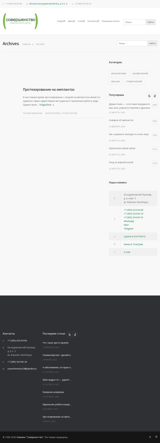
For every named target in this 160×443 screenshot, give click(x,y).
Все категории (53, 113)
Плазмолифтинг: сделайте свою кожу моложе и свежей (57, 355)
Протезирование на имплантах (49, 89)
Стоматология (69, 113)
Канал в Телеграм (133, 244)
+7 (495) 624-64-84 (13, 4)
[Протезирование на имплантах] (63, 72)
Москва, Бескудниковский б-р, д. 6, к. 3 (48, 3)
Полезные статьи (110, 21)
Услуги (60, 21)
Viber (126, 224)
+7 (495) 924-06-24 (83, 4)
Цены (70, 21)
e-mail (127, 252)
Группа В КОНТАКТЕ (134, 236)
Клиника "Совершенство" (30, 437)
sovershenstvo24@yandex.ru (22, 368)
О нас (80, 21)
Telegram (128, 228)
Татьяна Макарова (32, 113)
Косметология (140, 73)
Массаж (115, 81)
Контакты (93, 21)
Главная (26, 44)
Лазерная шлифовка (53, 392)
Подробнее (45, 104)
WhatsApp (129, 221)
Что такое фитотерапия (55, 342)
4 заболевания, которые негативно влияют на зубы (57, 367)
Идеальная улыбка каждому (57, 404)
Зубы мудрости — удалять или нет (57, 379)
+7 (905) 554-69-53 (133, 217)
